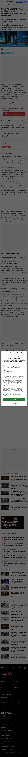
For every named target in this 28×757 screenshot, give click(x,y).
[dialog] (14, 378)
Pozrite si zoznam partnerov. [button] (15, 385)
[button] (14, 374)
